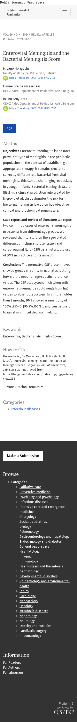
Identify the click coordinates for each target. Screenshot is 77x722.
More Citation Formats (23, 387)
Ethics (24, 591)
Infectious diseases (25, 409)
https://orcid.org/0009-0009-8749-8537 (32, 108)
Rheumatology (30, 636)
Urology (25, 527)
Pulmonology (29, 532)
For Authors (11, 668)
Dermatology (29, 571)
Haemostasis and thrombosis (41, 566)
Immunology (29, 561)
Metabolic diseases (34, 611)
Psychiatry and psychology (39, 497)
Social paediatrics (33, 522)
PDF (9, 128)
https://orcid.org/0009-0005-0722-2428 (32, 77)
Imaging (25, 556)
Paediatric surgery (33, 631)
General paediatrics (34, 546)
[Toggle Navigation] (65, 12)
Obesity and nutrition (36, 626)
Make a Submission (23, 456)
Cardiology (28, 596)
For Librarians (13, 672)
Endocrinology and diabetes (41, 541)
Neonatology (29, 601)
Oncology (26, 606)
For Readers (12, 663)
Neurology (27, 621)
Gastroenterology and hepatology (44, 537)
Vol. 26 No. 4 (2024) (16, 34)
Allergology (28, 517)
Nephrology (28, 616)
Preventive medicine (35, 492)
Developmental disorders (38, 576)
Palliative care (30, 487)
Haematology (29, 551)
